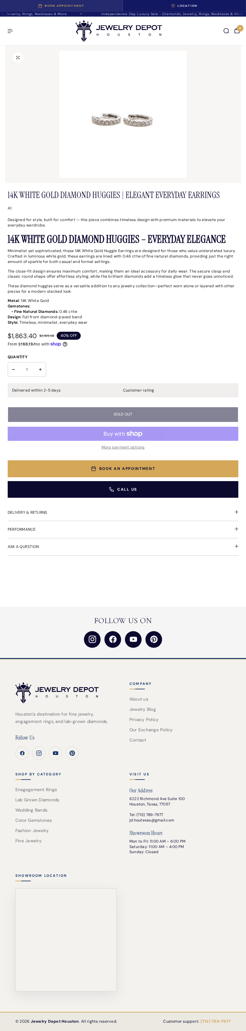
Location (187, 5)
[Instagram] (92, 639)
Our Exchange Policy (151, 730)
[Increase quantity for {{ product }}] (40, 369)
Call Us (127, 489)
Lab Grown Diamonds (37, 800)
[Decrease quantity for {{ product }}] (13, 369)
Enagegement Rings (36, 789)
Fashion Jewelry (32, 830)
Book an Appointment (127, 468)
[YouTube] (133, 639)
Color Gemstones (33, 820)
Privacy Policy (144, 719)
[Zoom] (18, 57)
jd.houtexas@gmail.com (151, 820)
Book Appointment (64, 5)
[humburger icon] (10, 31)
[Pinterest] (153, 639)
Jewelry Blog (142, 709)
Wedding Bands (31, 810)
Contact (137, 740)
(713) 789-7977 (149, 814)
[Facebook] (112, 639)
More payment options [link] (123, 447)
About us (138, 699)
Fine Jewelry (28, 841)
